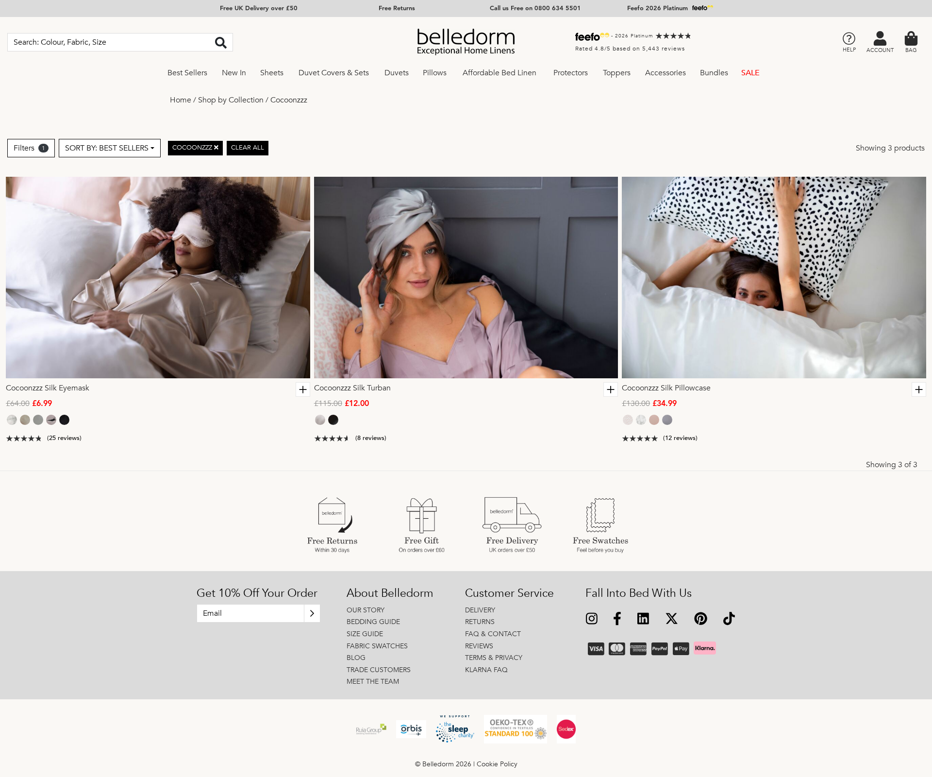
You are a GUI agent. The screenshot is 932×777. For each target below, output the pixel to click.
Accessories (665, 73)
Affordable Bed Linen (499, 73)
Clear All (247, 148)
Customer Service (509, 593)
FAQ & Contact (493, 634)
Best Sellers (187, 73)
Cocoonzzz (288, 100)
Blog (356, 657)
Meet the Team (373, 681)
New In (234, 73)
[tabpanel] (158, 277)
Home (180, 100)
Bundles (714, 73)
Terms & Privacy (493, 657)
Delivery (480, 610)
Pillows (435, 73)
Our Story (365, 610)
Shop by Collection (231, 100)
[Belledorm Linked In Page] (643, 620)
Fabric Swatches (377, 646)
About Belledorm (390, 593)
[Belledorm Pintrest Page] (700, 620)
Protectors (570, 73)
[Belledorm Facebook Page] (617, 620)
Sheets (271, 73)
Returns (480, 621)
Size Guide (365, 634)
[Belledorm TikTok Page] (729, 620)
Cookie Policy (497, 764)
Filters (29, 148)
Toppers (617, 73)
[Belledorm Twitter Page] (671, 620)
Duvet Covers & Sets (334, 73)
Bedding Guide (373, 621)
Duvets (396, 73)
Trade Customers (379, 670)
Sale (750, 73)
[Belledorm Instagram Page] (592, 620)
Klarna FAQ (486, 670)
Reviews (479, 646)
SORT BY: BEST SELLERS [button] (107, 148)
